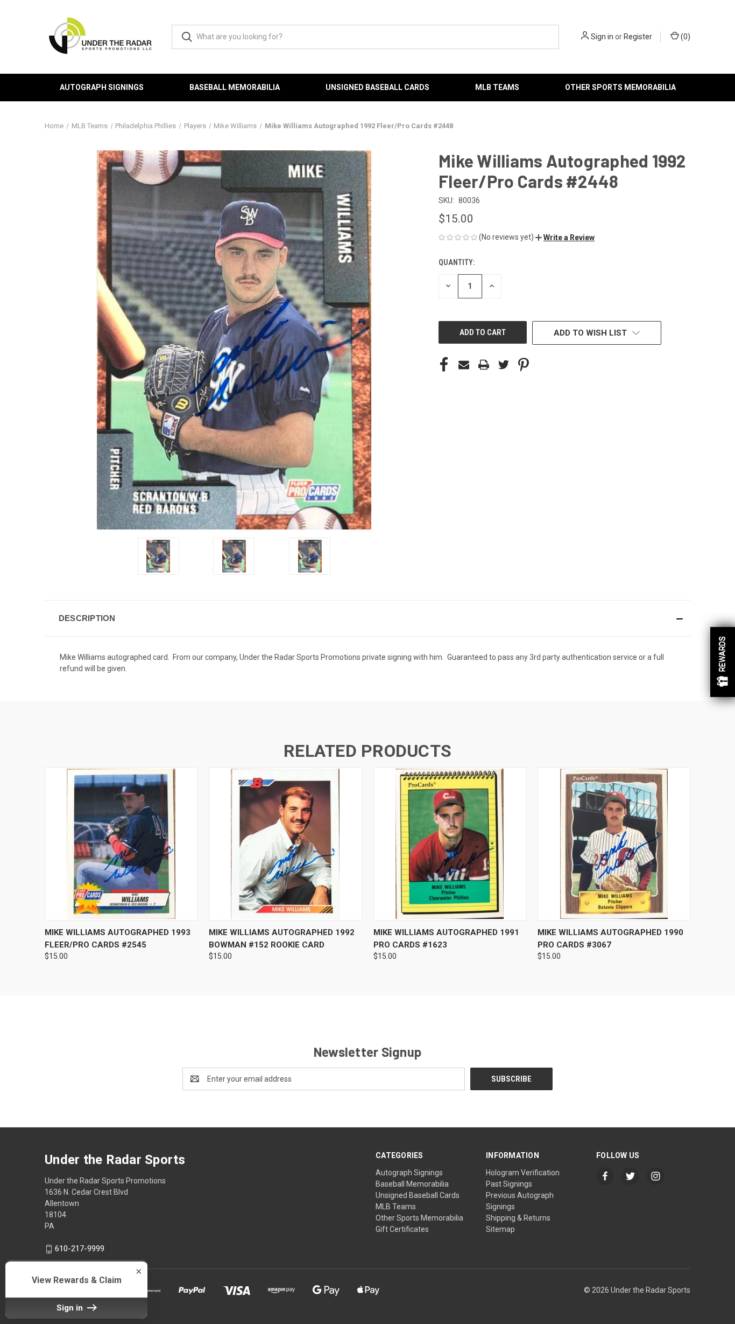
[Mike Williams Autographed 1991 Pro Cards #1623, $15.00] (450, 843)
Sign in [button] (70, 1308)
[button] (565, 237)
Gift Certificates (402, 1229)
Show (722, 662)
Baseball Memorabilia (234, 87)
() (684, 36)
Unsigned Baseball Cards (377, 87)
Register (638, 36)
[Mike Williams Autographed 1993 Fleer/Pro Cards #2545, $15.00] (121, 843)
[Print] (483, 364)
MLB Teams (497, 87)
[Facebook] (444, 364)
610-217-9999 (79, 1248)
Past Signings (509, 1184)
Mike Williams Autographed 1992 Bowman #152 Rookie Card (282, 939)
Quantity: (457, 262)
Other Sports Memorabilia (620, 87)
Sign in (602, 36)
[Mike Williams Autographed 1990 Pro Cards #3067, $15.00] (614, 843)
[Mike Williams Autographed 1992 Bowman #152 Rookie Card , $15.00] (285, 843)
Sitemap (500, 1229)
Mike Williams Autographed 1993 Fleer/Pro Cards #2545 (117, 939)
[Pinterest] (523, 364)
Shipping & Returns (518, 1218)
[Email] (463, 364)
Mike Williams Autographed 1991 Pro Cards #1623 (446, 939)
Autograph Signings (102, 87)
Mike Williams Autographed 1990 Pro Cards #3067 (610, 939)
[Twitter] (503, 364)
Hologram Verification (523, 1172)
